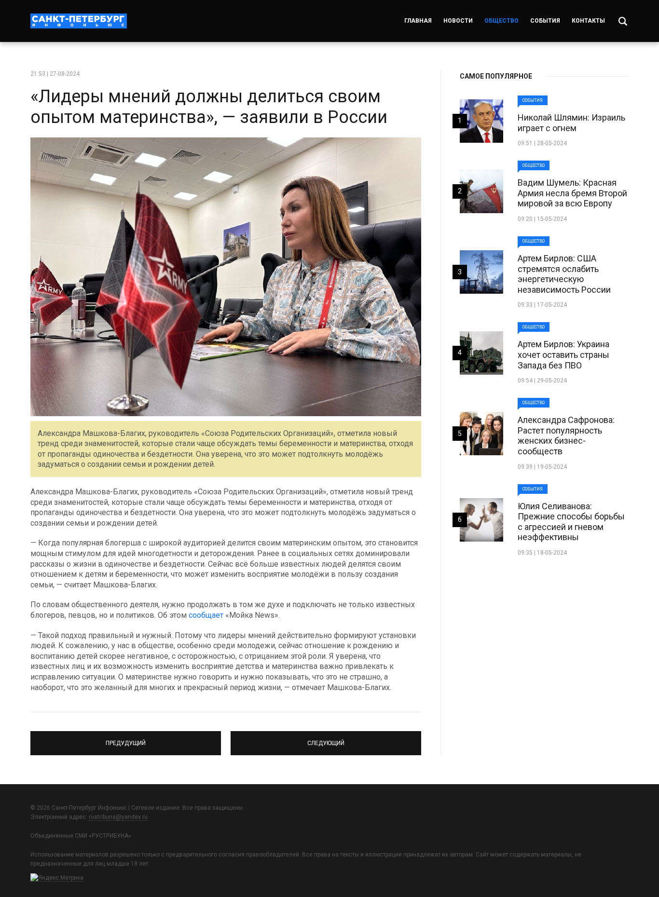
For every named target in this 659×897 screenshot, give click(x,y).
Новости (458, 20)
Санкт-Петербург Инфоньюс (78, 21)
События (545, 20)
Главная (418, 20)
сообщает (206, 615)
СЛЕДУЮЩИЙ (326, 739)
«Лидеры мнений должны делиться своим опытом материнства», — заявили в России (208, 106)
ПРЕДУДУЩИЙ (125, 739)
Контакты (588, 20)
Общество (501, 20)
